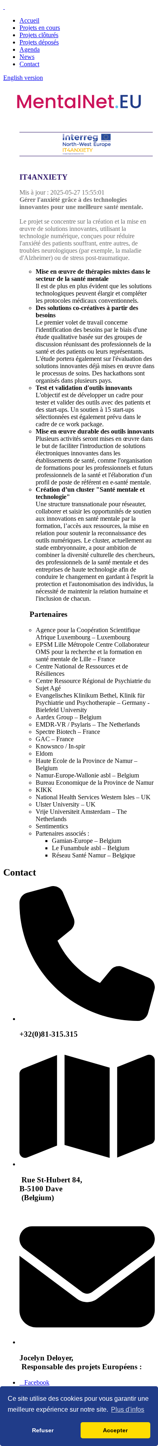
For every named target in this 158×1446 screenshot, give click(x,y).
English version (23, 77)
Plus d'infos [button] (127, 1409)
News (26, 56)
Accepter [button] (115, 1430)
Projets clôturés (38, 34)
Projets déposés (39, 42)
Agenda (29, 49)
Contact (29, 64)
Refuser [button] (42, 1430)
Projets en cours (39, 27)
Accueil (29, 20)
